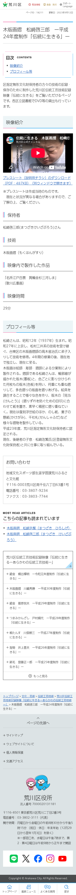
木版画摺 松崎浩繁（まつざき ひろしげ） (39, 528)
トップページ (11, 696)
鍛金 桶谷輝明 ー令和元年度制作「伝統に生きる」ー (39, 576)
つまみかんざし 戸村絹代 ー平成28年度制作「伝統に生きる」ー (40, 620)
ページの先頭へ (38, 723)
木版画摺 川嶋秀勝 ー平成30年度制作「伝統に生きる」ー (40, 590)
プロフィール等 (21, 71)
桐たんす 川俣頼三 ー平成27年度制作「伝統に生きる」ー (40, 635)
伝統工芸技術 (46, 696)
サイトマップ (14, 735)
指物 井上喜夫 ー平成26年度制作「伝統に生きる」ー (40, 649)
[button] (34, 4)
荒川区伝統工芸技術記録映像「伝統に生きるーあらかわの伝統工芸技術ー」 (38, 700)
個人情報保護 (14, 752)
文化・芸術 (28, 696)
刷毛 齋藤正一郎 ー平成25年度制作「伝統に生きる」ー (40, 664)
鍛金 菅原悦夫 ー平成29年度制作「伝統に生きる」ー (40, 605)
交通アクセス (14, 761)
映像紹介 (16, 65)
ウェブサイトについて (20, 744)
